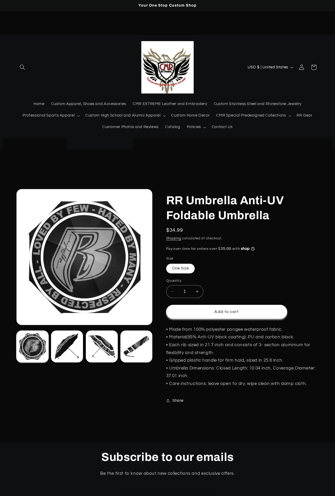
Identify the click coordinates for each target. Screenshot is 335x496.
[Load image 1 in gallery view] (32, 346)
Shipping (173, 238)
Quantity (173, 281)
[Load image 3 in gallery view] (102, 346)
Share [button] (177, 401)
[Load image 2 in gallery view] (67, 346)
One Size (180, 268)
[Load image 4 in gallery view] (136, 346)
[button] (22, 67)
